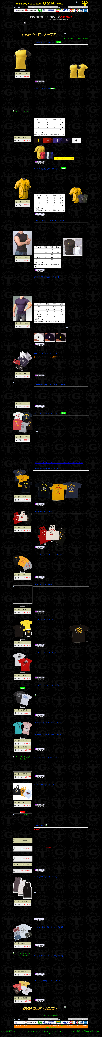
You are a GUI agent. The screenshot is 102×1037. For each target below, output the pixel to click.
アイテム (61, 1031)
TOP (2, 1031)
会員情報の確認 (87, 1031)
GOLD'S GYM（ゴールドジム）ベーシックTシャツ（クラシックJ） (59, 463)
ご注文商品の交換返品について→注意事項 (74, 38)
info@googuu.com (51, 1027)
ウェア (27, 1031)
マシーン (53, 1031)
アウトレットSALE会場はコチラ (51, 1015)
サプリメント (36, 1031)
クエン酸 (45, 1031)
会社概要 (8, 1031)
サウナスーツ (18, 1031)
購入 (78, 1031)
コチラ (61, 1025)
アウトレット (71, 1031)
